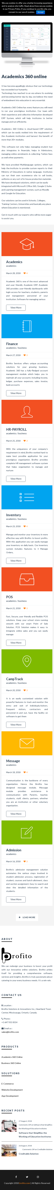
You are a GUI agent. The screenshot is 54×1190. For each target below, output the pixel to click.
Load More (29, 917)
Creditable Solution (29, 1153)
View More (15, 307)
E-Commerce (8, 1083)
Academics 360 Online (12, 1057)
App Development (10, 1096)
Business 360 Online (11, 1063)
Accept (40, 12)
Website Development (12, 1089)
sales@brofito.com (10, 1032)
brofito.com (24, 1183)
